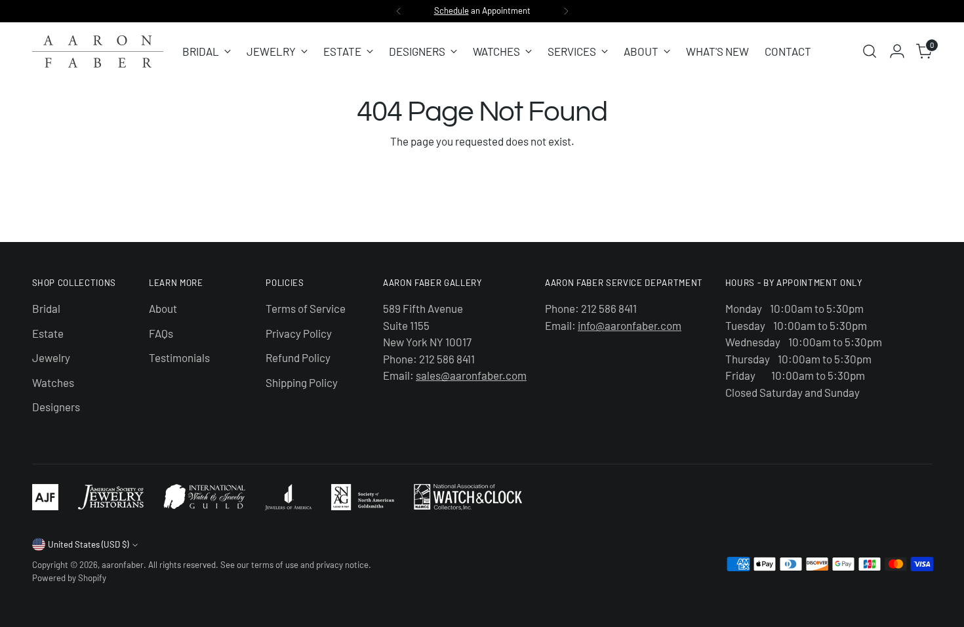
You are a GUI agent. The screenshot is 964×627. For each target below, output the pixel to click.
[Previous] (398, 11)
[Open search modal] (869, 51)
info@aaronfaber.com (629, 325)
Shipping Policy (302, 382)
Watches (53, 382)
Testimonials (179, 357)
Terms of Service (306, 308)
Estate (48, 333)
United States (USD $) (88, 544)
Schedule (451, 10)
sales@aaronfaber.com (471, 375)
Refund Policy (298, 357)
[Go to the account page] (897, 51)
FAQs (161, 333)
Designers (56, 406)
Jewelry (51, 357)
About (163, 308)
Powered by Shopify (69, 578)
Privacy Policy (299, 333)
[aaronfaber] (97, 51)
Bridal (46, 308)
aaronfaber (123, 564)
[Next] (566, 11)
